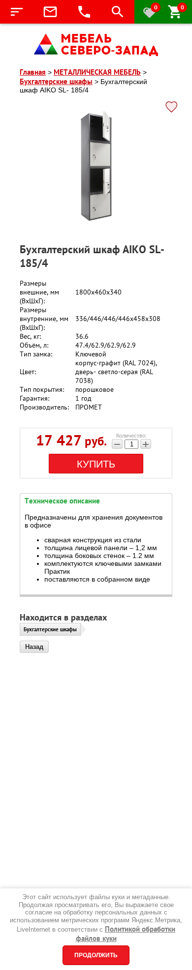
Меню (16, 12)
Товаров (182, 7)
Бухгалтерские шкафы (50, 629)
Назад (34, 646)
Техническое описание (62, 500)
